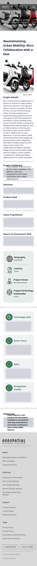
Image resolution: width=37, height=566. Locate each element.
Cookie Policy (7, 531)
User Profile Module (10, 481)
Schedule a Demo (9, 515)
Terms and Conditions (11, 538)
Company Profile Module (12, 477)
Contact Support (9, 507)
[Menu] (33, 7)
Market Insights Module (12, 488)
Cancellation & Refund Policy (14, 535)
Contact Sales (7, 511)
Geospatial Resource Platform (14, 457)
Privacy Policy (7, 527)
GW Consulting (8, 461)
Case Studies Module (10, 485)
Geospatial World (9, 465)
